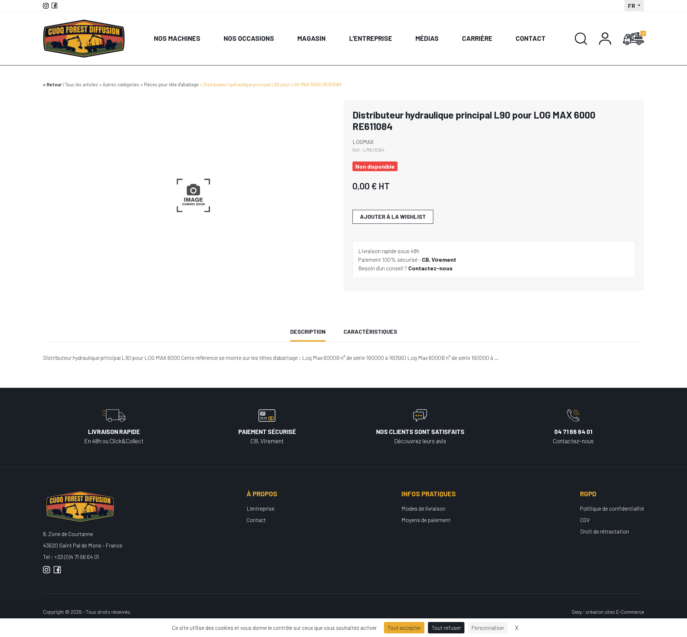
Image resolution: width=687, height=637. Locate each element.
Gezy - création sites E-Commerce (608, 612)
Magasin (311, 38)
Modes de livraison (423, 508)
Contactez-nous (430, 268)
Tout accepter (404, 627)
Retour (54, 84)
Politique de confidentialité (612, 508)
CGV (585, 519)
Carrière (477, 38)
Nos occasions (249, 38)
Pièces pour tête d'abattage (171, 84)
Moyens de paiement (425, 519)
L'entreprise (370, 38)
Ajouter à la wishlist (393, 216)
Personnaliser (488, 627)
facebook (57, 572)
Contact (531, 38)
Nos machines (177, 38)
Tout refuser (446, 627)
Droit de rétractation (604, 531)
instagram (46, 572)
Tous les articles (81, 84)
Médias (427, 38)
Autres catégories (121, 84)
